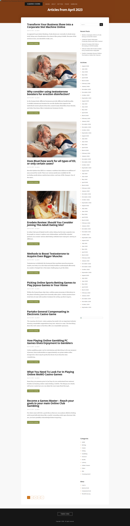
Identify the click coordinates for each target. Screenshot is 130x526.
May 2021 (84, 249)
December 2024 (86, 124)
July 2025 (84, 104)
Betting (60, 4)
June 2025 (85, 107)
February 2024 (86, 153)
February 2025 (86, 118)
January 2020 (86, 295)
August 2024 (85, 136)
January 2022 (86, 226)
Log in (83, 485)
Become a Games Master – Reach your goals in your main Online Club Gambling (50, 403)
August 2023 (85, 170)
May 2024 (84, 144)
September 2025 (86, 98)
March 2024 (85, 150)
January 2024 (86, 156)
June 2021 (85, 246)
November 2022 (86, 197)
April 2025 (85, 112)
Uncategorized (86, 474)
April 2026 (85, 77)
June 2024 (85, 141)
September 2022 (86, 202)
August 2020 (85, 275)
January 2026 (86, 86)
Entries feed (85, 488)
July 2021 (84, 243)
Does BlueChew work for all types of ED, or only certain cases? (51, 162)
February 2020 (86, 293)
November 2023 (86, 162)
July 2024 (84, 138)
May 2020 (84, 284)
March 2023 (85, 185)
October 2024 (86, 130)
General (84, 456)
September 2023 (86, 167)
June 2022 (85, 211)
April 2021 (85, 252)
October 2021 (85, 234)
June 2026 (85, 72)
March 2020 (85, 290)
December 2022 (86, 194)
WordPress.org (86, 494)
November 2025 (86, 92)
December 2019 (86, 298)
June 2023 (85, 176)
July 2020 (84, 278)
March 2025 (85, 115)
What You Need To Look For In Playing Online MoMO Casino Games (50, 373)
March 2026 (85, 80)
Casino (47, 4)
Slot (83, 471)
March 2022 (85, 220)
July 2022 (84, 208)
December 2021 (86, 229)
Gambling (74, 4)
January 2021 (85, 261)
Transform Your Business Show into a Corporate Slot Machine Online (50, 26)
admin (38, 30)
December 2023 (86, 159)
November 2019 (86, 301)
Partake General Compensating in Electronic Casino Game (48, 313)
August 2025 (85, 101)
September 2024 (86, 133)
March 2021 (85, 255)
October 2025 (86, 95)
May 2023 (84, 179)
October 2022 (86, 199)
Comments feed (86, 491)
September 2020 (86, 272)
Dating (84, 451)
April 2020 (85, 287)
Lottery (84, 462)
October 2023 (86, 165)
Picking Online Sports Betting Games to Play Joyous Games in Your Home (51, 284)
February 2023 (86, 188)
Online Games (86, 465)
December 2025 (86, 89)
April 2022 (85, 217)
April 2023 (85, 182)
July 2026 (84, 69)
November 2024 (86, 127)
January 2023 (86, 191)
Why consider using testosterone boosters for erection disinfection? (48, 93)
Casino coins (33, 4)
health (83, 459)
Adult (54, 4)
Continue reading (33, 43)
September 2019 (86, 307)
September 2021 (86, 237)
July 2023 (84, 173)
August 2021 (85, 240)
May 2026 (84, 75)
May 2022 (84, 214)
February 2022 (86, 223)
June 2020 (85, 281)
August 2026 (85, 66)
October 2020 (86, 269)
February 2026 (86, 83)
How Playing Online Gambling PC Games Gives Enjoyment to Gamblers (50, 342)
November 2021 (86, 231)
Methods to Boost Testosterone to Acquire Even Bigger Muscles (48, 255)
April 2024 (85, 147)
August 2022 (85, 205)
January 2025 (86, 121)
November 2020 (86, 266)
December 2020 (86, 263)
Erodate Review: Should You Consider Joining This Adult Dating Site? (50, 224)
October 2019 (85, 304)
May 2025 (84, 109)
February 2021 (86, 258)
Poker (67, 4)
